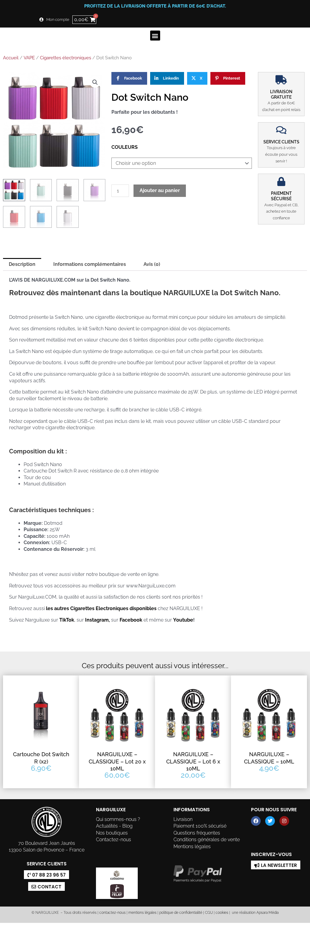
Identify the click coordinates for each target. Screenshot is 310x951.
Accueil (10, 57)
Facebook (131, 620)
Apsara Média (267, 912)
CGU (209, 912)
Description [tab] (22, 264)
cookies (222, 912)
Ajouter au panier (160, 190)
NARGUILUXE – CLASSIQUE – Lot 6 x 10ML (193, 761)
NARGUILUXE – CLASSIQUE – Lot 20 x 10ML (117, 761)
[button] (155, 36)
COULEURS (124, 147)
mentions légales (142, 912)
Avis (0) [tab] (151, 264)
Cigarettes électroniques (65, 57)
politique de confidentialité (180, 912)
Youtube (183, 620)
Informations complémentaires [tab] (89, 264)
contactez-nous (112, 912)
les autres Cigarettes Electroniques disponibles (101, 608)
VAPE (29, 57)
